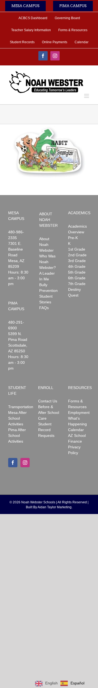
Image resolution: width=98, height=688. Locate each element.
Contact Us (47, 401)
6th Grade (76, 278)
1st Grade (76, 249)
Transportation (20, 407)
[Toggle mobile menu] (87, 96)
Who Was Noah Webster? (47, 262)
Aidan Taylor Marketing (55, 507)
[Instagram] (25, 462)
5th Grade (76, 272)
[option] (72, 683)
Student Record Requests (46, 430)
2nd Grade (77, 255)
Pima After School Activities (17, 435)
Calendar (76, 430)
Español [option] (77, 683)
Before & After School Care (48, 412)
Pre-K (73, 238)
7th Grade (76, 283)
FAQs (44, 308)
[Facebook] (12, 462)
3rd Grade (77, 261)
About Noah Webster (46, 244)
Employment (79, 412)
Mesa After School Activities (17, 418)
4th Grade (76, 266)
